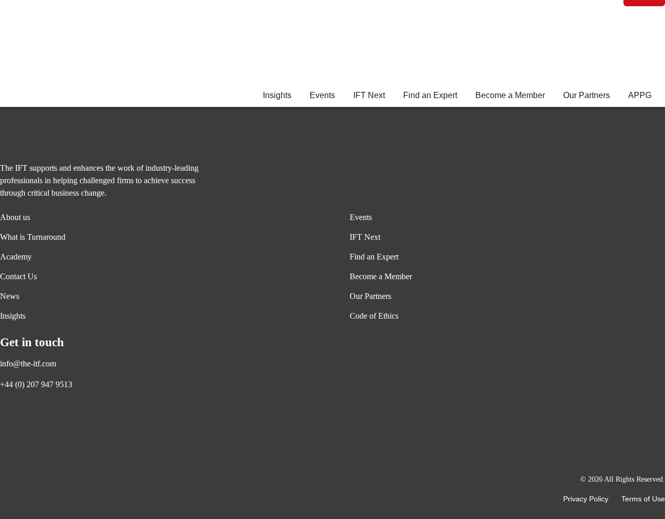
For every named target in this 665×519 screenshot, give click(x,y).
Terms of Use (643, 499)
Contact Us (18, 276)
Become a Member (510, 95)
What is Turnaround (32, 237)
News (9, 296)
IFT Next (369, 95)
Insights (277, 95)
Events (322, 95)
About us (15, 217)
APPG (639, 95)
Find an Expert (430, 95)
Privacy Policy (585, 499)
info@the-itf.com (28, 363)
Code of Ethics (374, 315)
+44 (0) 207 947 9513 (36, 384)
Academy (16, 256)
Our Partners (586, 95)
